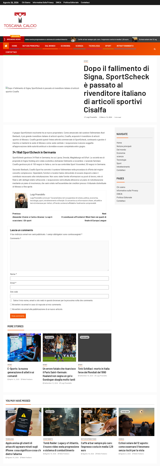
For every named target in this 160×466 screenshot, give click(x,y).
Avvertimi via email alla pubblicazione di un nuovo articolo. (37, 309)
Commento (15, 238)
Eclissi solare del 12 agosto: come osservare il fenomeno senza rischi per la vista (134, 446)
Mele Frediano (27, 379)
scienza (79, 46)
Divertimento (48, 439)
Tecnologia (94, 46)
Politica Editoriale (71, 3)
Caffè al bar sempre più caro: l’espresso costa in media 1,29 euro (91, 39)
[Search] (154, 49)
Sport (108, 46)
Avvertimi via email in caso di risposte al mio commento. (36, 304)
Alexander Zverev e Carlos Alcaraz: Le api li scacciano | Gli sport (32, 217)
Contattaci (85, 3)
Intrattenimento (125, 46)
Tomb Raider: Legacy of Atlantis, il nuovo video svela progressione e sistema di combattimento (61, 446)
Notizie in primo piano (88, 439)
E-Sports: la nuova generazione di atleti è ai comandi (21, 372)
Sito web (14, 292)
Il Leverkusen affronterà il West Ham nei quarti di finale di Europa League (84, 217)
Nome (13, 274)
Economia (65, 46)
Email (13, 283)
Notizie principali (31, 46)
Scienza (121, 439)
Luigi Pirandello (91, 117)
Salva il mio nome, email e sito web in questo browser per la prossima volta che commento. (53, 300)
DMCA (58, 3)
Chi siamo (26, 3)
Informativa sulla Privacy (43, 3)
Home (14, 46)
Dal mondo (50, 46)
